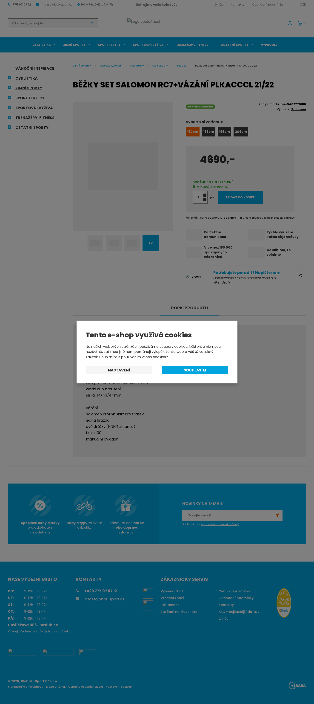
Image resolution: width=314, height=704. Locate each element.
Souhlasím (195, 370)
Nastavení (119, 370)
